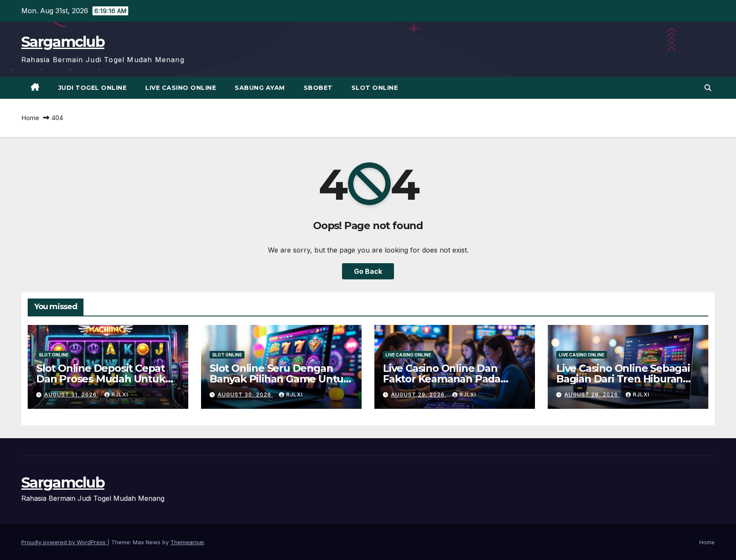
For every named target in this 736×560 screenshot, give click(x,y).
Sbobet (318, 88)
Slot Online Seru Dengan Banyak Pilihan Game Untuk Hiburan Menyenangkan (280, 379)
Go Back (368, 271)
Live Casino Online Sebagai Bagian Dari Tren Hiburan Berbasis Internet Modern (623, 379)
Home (30, 118)
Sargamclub (62, 42)
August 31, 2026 (71, 394)
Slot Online (374, 88)
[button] (707, 87)
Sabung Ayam (260, 88)
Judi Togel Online (92, 88)
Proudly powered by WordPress (64, 542)
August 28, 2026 (592, 394)
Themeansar (187, 542)
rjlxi (120, 394)
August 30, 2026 (245, 394)
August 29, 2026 (418, 394)
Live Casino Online (180, 88)
